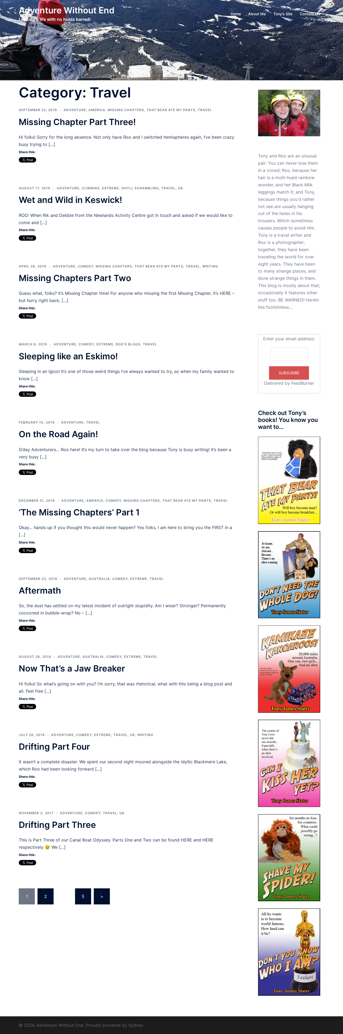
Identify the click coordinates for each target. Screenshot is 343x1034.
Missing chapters (126, 110)
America (96, 110)
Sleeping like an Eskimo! (68, 356)
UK (180, 188)
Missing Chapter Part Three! (77, 122)
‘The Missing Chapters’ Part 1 (79, 512)
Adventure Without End (66, 10)
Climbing (91, 188)
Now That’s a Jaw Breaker (72, 668)
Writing (210, 266)
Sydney (135, 1025)
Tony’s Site (282, 14)
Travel (205, 110)
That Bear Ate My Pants (171, 110)
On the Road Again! (58, 434)
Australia (99, 579)
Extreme (110, 188)
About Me (257, 14)
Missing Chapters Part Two (75, 278)
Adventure (75, 110)
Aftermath (40, 590)
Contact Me (310, 14)
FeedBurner (302, 383)
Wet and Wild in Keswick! (70, 200)
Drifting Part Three (57, 825)
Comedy (85, 266)
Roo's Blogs (128, 344)
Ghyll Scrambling (140, 188)
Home (236, 14)
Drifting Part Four (54, 746)
